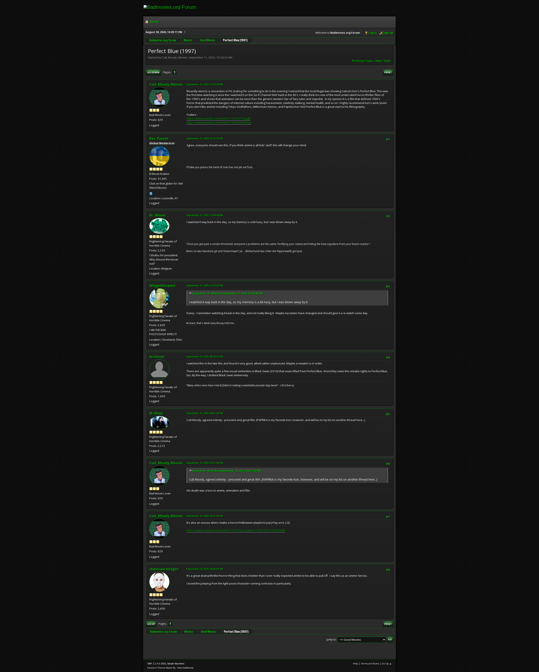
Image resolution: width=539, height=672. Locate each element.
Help (355, 663)
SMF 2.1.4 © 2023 (156, 663)
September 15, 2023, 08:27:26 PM (204, 515)
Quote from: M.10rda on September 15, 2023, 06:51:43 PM (226, 471)
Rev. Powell (158, 138)
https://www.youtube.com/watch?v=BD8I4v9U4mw (219, 122)
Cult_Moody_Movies (166, 84)
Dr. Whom (157, 215)
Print (388, 72)
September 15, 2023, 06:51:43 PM (204, 413)
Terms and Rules (370, 663)
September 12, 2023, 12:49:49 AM (204, 215)
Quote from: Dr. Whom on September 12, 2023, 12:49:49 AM (227, 293)
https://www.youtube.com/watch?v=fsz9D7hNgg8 (218, 118)
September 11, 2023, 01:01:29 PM (204, 138)
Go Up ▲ (387, 663)
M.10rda (156, 413)
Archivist (156, 356)
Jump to (331, 639)
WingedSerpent (162, 285)
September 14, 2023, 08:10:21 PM (204, 356)
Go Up (151, 624)
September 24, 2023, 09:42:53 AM (204, 568)
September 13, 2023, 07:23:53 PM (204, 285)
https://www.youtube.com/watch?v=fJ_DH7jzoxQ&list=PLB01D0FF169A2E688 (236, 530)
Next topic (383, 61)
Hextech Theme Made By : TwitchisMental (170, 667)
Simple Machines (175, 663)
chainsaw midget (164, 569)
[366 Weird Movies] (151, 193)
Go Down (153, 72)
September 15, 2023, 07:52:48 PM (204, 462)
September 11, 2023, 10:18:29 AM (204, 84)
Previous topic (362, 61)
